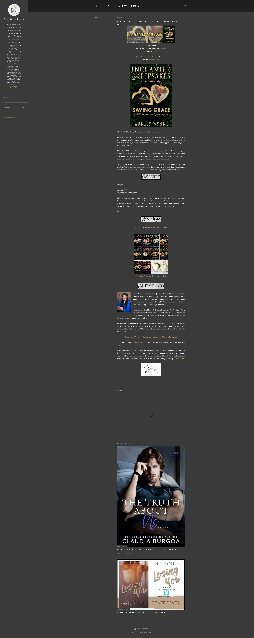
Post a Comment (127, 553)
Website (164, 337)
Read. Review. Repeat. (122, 6)
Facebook (147, 337)
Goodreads (162, 227)
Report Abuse (9, 118)
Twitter (138, 337)
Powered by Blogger (143, 628)
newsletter (139, 342)
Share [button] (97, 18)
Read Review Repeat (14, 19)
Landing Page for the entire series (151, 276)
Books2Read (150, 227)
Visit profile (14, 87)
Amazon (138, 227)
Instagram (173, 337)
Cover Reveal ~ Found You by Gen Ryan (141, 612)
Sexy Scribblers (155, 59)
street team (179, 359)
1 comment (125, 616)
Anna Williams (146, 632)
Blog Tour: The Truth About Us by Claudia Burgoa (149, 549)
